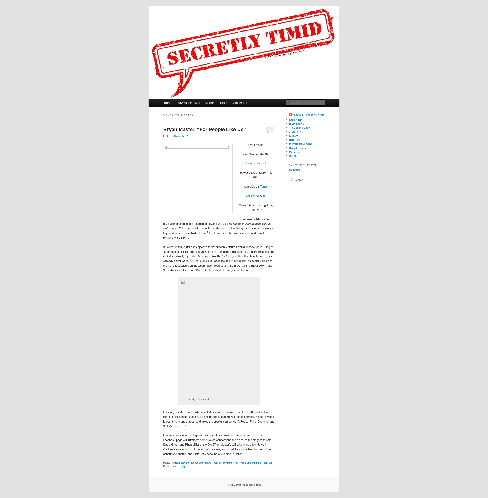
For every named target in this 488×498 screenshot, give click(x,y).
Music (223, 102)
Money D (294, 152)
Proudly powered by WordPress (244, 484)
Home (167, 102)
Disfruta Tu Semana (300, 143)
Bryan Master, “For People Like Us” (204, 129)
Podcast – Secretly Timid (308, 115)
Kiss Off (293, 135)
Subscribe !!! (240, 102)
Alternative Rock (208, 462)
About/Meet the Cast (188, 102)
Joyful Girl (295, 131)
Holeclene (295, 139)
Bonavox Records (256, 163)
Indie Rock (262, 462)
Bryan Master (226, 462)
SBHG (292, 156)
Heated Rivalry (297, 148)
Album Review (181, 462)
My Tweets (294, 169)
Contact (209, 102)
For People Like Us (245, 462)
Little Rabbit (296, 119)
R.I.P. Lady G (296, 123)
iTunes (264, 186)
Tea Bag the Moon (299, 127)
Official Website (256, 196)
